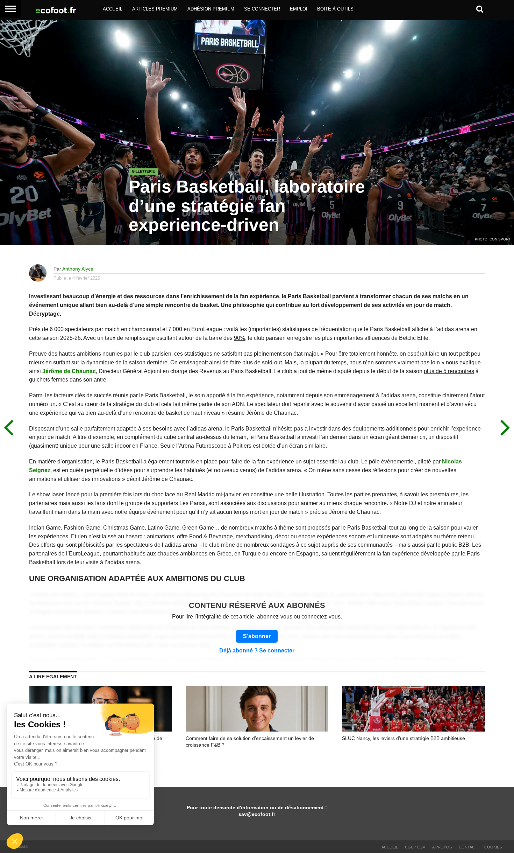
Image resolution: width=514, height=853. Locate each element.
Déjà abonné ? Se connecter (256, 650)
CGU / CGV (415, 847)
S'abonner (257, 636)
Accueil (112, 9)
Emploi (298, 9)
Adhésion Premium (210, 9)
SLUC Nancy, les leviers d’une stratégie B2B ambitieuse (403, 738)
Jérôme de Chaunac (69, 371)
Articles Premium (155, 9)
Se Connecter (262, 9)
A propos (442, 847)
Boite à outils (335, 9)
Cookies (493, 847)
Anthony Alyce (77, 269)
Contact (468, 847)
